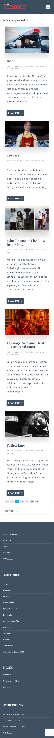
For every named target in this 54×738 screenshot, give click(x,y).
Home (5, 584)
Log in (5, 546)
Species (13, 155)
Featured (39, 66)
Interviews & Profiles (11, 621)
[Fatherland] (27, 424)
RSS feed (6, 553)
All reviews (7, 590)
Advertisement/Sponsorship (14, 727)
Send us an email (10, 534)
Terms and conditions (11, 681)
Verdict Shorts (8, 603)
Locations (7, 633)
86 (32, 501)
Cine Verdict (7, 615)
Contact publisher (13, 720)
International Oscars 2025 (13, 652)
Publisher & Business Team (14, 714)
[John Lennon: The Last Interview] (27, 219)
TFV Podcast (8, 559)
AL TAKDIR (7, 640)
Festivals (14, 68)
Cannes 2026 (39, 160)
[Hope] (27, 40)
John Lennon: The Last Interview (26, 242)
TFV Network (8, 646)
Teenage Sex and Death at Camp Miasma (27, 345)
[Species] (27, 134)
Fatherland (16, 445)
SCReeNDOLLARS (10, 609)
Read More (15, 113)
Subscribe (7, 540)
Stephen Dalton (19, 66)
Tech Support (8, 733)
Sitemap (6, 687)
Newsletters (7, 627)
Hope (11, 60)
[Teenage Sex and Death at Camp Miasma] (27, 322)
